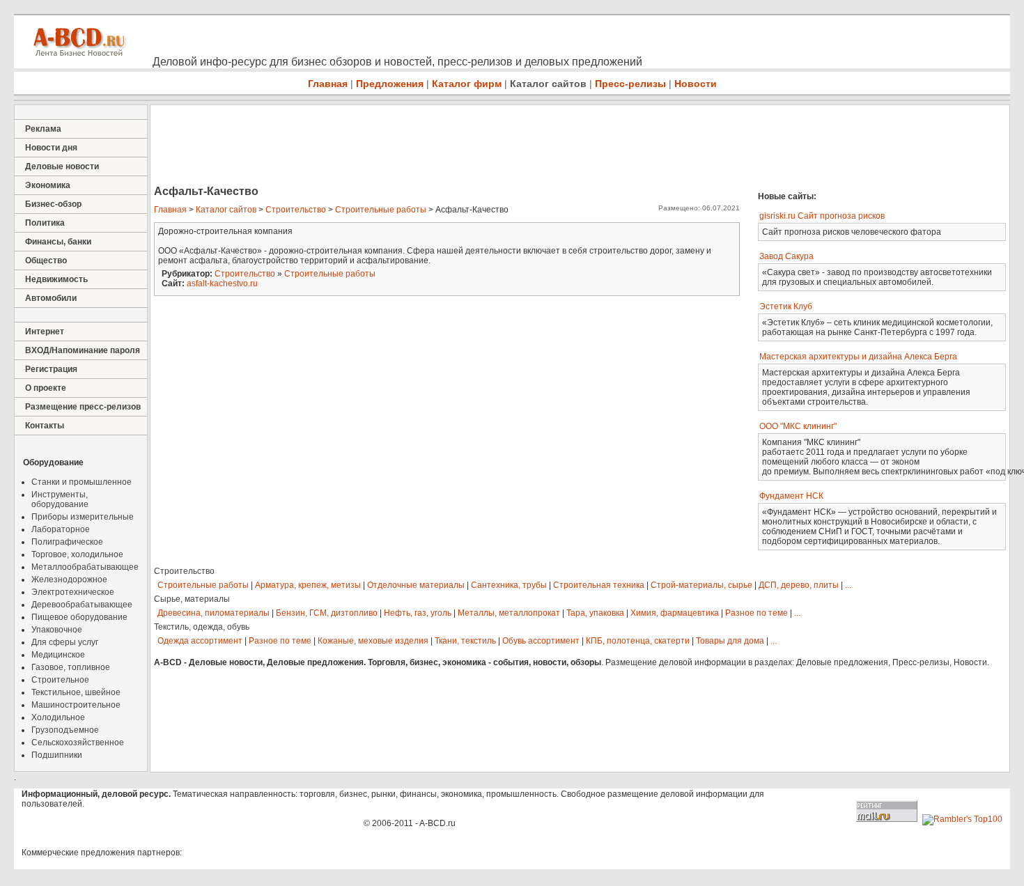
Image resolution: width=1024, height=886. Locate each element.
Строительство (295, 210)
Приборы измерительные (82, 517)
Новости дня (51, 148)
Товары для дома (730, 641)
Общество (46, 260)
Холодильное (58, 717)
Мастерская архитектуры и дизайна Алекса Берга (858, 357)
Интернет (44, 331)
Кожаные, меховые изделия (373, 641)
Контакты (44, 425)
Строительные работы (380, 210)
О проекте (45, 388)
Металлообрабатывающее (85, 567)
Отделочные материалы (416, 585)
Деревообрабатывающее (81, 604)
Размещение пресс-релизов (83, 407)
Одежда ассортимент (199, 641)
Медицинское (58, 655)
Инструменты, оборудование (59, 499)
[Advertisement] (404, 146)
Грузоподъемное (65, 730)
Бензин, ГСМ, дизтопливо (327, 613)
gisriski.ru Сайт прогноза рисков (822, 216)
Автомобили (51, 298)
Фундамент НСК (791, 496)
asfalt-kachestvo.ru (222, 283)
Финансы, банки (58, 242)
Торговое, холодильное (77, 554)
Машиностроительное (76, 705)
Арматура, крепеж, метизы (308, 585)
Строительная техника (598, 585)
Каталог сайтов (548, 83)
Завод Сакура (786, 256)
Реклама (43, 129)
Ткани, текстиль (465, 641)
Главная (328, 83)
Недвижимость (56, 279)
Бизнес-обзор (53, 204)
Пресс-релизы (630, 83)
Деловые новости (62, 166)
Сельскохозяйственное (77, 742)
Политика (45, 223)
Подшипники (56, 755)
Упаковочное (56, 630)
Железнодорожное (69, 579)
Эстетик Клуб (785, 306)
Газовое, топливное (70, 667)
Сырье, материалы (192, 599)
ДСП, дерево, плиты (799, 585)
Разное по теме (756, 613)
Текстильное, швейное (76, 692)
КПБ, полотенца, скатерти (638, 641)
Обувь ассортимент (541, 641)
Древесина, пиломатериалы (213, 613)
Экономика (47, 185)
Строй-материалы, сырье (701, 585)
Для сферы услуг (64, 642)
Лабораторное (60, 529)
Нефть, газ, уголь (417, 613)
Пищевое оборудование (79, 617)
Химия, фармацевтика (674, 613)
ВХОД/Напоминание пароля (82, 350)
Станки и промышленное (81, 482)
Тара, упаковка (595, 613)
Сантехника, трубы (509, 585)
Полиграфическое (67, 542)
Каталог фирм (467, 83)
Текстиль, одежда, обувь (201, 627)
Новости (695, 83)
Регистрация (51, 369)
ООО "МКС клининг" (798, 426)
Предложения (390, 83)
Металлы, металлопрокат (509, 613)
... (848, 585)
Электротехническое (72, 592)
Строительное (60, 680)
